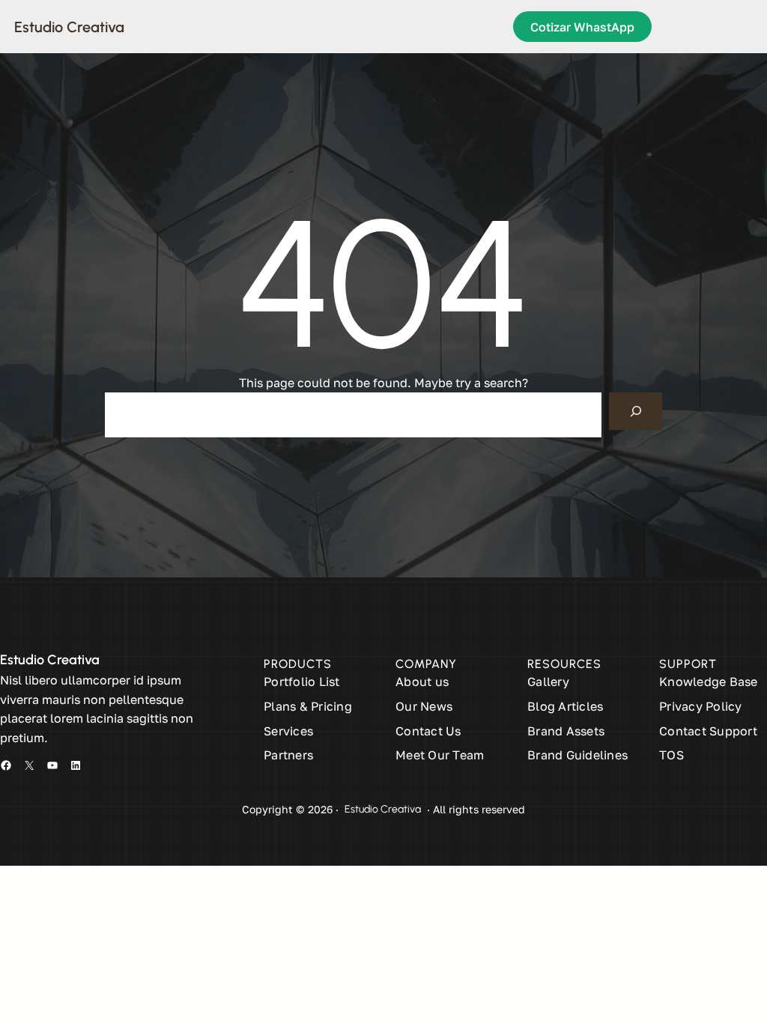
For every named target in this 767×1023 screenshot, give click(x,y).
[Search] (635, 410)
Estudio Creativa (69, 27)
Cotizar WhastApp (582, 26)
